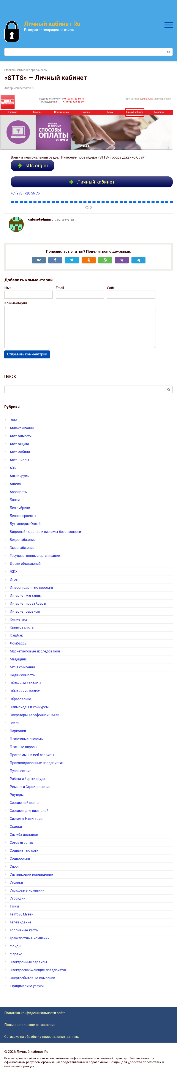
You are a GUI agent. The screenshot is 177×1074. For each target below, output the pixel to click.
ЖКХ (13, 572)
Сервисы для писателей (29, 811)
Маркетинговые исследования (35, 651)
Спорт (14, 866)
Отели (14, 723)
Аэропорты (19, 492)
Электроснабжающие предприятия (38, 970)
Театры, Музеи (21, 914)
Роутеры (17, 795)
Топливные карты (24, 930)
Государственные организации (35, 556)
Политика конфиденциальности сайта (34, 1013)
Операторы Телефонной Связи (34, 715)
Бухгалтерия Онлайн (26, 524)
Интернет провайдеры (28, 603)
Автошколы (19, 460)
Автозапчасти (21, 436)
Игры (14, 579)
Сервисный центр (24, 803)
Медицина (18, 659)
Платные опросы (23, 747)
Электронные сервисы (28, 962)
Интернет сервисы (25, 611)
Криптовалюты (22, 627)
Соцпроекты (20, 858)
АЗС (13, 468)
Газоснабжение (22, 548)
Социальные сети (24, 850)
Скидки (16, 827)
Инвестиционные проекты (31, 587)
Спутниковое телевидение (31, 874)
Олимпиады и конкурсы (29, 707)
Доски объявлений (25, 564)
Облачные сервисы (25, 683)
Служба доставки (24, 835)
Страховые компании (27, 890)
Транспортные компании (29, 938)
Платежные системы (27, 739)
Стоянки (16, 882)
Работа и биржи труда (27, 779)
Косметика (18, 619)
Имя (7, 288)
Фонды (15, 946)
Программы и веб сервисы (32, 755)
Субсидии (17, 898)
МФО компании (22, 667)
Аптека (15, 484)
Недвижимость (22, 675)
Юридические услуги (27, 986)
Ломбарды (18, 643)
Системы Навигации (26, 819)
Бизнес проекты (23, 516)
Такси (14, 906)
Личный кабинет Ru (52, 23)
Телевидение (20, 922)
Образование (20, 699)
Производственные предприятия (36, 763)
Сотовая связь (21, 843)
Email (60, 288)
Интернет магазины (26, 595)
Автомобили (20, 452)
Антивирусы (20, 476)
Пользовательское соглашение (29, 1025)
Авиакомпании (22, 428)
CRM (13, 420)
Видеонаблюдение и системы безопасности (45, 532)
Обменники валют (25, 691)
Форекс (16, 954)
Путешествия (20, 771)
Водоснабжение (23, 540)
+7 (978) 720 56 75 (25, 193)
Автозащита (19, 444)
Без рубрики (20, 508)
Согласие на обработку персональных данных (41, 1037)
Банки (15, 500)
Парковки (18, 731)
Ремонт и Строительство (30, 787)
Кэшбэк (16, 635)
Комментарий (15, 303)
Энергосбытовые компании (32, 978)
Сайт (110, 288)
